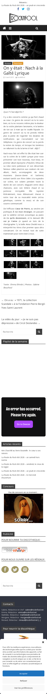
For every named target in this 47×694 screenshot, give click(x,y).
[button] (43, 642)
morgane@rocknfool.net (30, 617)
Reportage (18, 63)
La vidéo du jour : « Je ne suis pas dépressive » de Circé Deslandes (20, 321)
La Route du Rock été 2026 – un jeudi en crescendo (23, 5)
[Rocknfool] (23, 18)
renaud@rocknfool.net (28, 620)
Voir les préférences (23, 688)
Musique (8, 63)
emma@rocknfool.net (27, 612)
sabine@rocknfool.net (34, 610)
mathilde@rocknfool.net (30, 615)
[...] (39, 620)
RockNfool (21, 77)
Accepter (23, 673)
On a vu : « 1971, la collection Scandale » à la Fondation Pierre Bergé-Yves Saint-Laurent (23, 304)
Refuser (23, 680)
